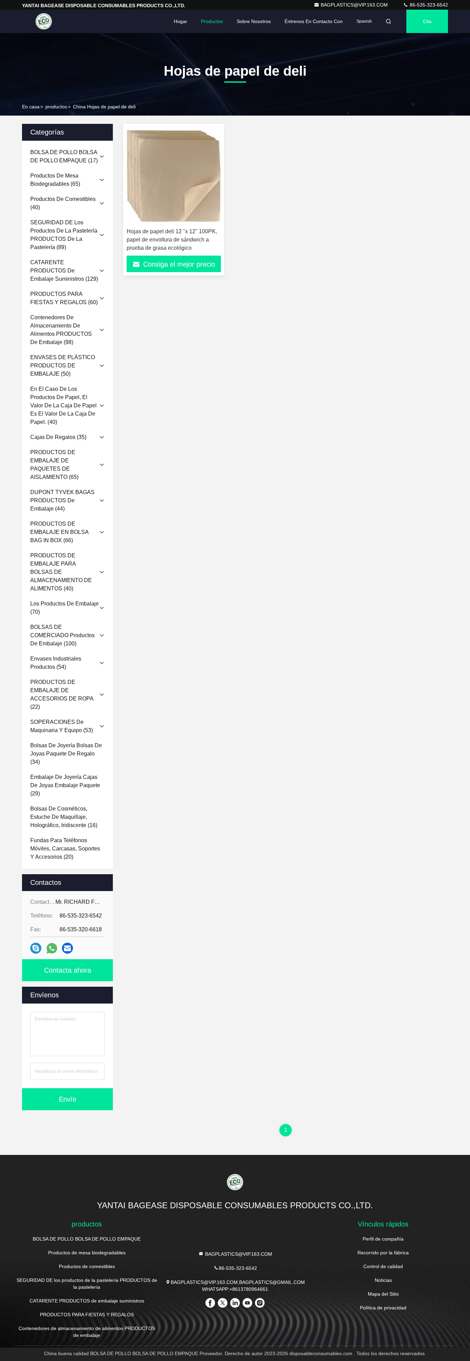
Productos (212, 21)
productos (56, 106)
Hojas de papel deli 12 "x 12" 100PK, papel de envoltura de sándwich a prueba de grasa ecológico (172, 239)
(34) (66, 753)
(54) (55, 663)
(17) (64, 156)
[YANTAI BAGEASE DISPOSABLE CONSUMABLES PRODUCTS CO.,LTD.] (43, 21)
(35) (58, 437)
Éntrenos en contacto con (314, 21)
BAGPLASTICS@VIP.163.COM (355, 5)
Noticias (383, 1280)
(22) (62, 694)
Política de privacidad (383, 1307)
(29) (65, 785)
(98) (61, 329)
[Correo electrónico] (67, 948)
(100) (62, 635)
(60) (64, 298)
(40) (63, 203)
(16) (63, 817)
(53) (61, 726)
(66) (59, 532)
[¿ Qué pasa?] (35, 948)
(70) (64, 608)
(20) (65, 848)
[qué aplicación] (52, 948)
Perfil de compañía (383, 1239)
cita (427, 21)
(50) (62, 365)
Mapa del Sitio (383, 1294)
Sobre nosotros (254, 21)
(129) (64, 270)
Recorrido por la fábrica (383, 1252)
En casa (31, 106)
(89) (63, 234)
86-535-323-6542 (428, 5)
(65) (55, 180)
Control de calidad (383, 1266)
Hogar (180, 21)
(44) (62, 500)
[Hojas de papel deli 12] (174, 176)
